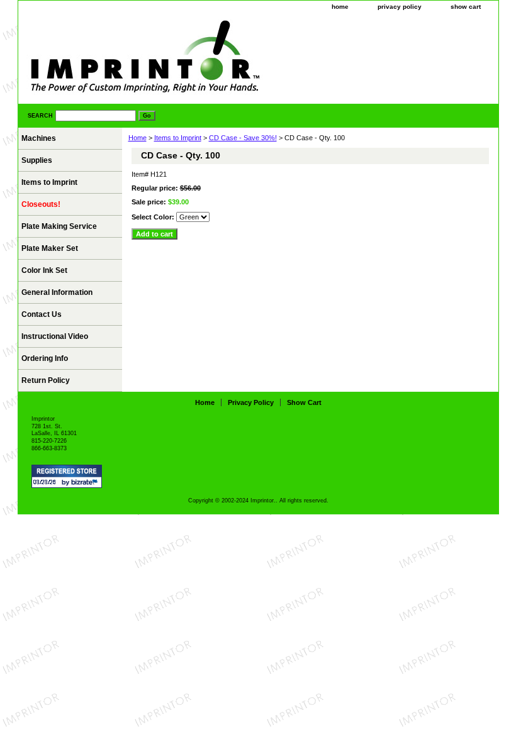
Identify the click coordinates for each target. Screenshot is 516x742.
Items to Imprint (177, 137)
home (340, 6)
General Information (57, 292)
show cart (466, 6)
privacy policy (400, 6)
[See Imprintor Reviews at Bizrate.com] (66, 476)
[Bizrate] (86, 483)
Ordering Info (44, 358)
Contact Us (41, 314)
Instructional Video (54, 336)
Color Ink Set (44, 270)
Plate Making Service (59, 226)
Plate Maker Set (49, 248)
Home (137, 137)
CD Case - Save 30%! (243, 137)
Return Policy (45, 380)
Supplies (36, 160)
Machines (38, 138)
